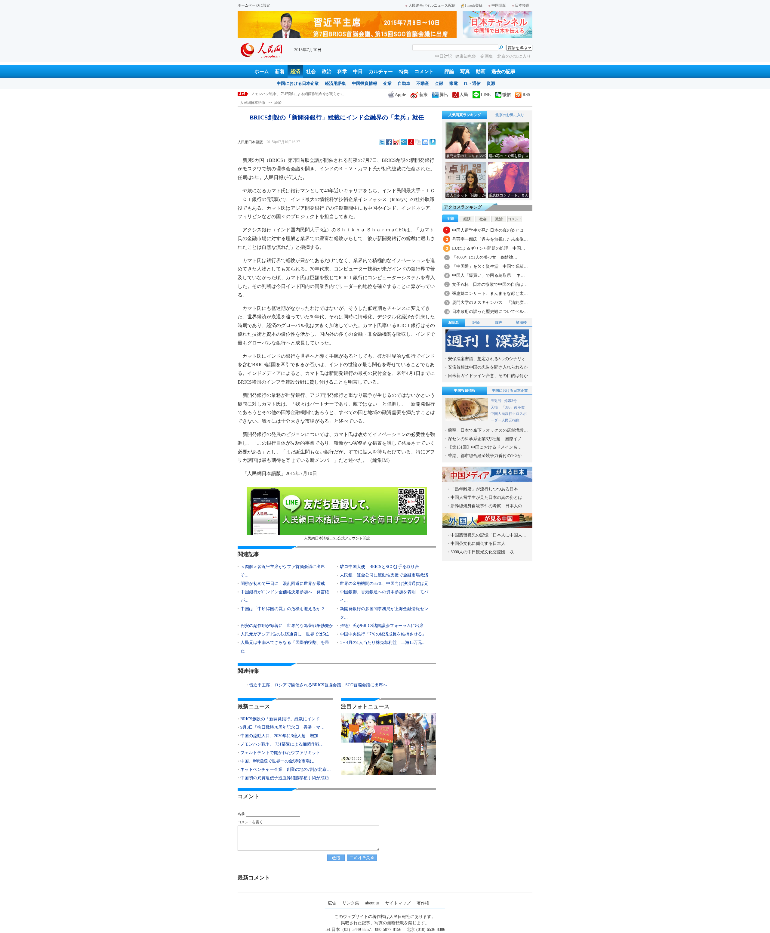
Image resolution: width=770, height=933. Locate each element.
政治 (326, 71)
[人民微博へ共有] (411, 142)
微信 (506, 94)
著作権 (423, 903)
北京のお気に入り (514, 56)
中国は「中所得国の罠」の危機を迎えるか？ (283, 609)
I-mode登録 (473, 5)
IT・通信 (472, 83)
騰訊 (443, 94)
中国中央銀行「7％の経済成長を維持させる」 (383, 634)
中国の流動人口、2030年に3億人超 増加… (281, 736)
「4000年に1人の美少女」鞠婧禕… (484, 257)
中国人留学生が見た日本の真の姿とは (488, 230)
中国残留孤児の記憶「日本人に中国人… (488, 535)
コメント (424, 71)
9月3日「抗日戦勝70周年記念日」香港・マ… (282, 727)
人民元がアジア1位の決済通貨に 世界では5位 (285, 634)
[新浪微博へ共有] (396, 142)
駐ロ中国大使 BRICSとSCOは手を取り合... (381, 566)
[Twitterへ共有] (382, 142)
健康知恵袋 (466, 56)
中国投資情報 (364, 83)
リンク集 (350, 903)
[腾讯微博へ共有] (404, 142)
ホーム (261, 71)
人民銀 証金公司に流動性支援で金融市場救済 (384, 575)
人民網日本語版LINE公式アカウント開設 (337, 538)
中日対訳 (443, 56)
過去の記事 (503, 71)
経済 (295, 71)
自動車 (404, 83)
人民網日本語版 (252, 102)
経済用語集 (335, 83)
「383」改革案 (513, 407)
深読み (453, 322)
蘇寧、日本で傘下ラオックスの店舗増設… (488, 430)
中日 (358, 71)
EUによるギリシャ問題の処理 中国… (488, 248)
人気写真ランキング (464, 115)
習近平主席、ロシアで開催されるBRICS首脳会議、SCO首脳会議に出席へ (318, 685)
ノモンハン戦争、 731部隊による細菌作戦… (282, 744)
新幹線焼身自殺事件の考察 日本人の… (488, 506)
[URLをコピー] (418, 142)
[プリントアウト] (425, 142)
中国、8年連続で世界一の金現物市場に (277, 761)
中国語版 (498, 5)
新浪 (423, 94)
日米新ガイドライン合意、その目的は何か (488, 375)
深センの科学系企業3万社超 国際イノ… (487, 439)
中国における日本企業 (298, 83)
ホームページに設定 (254, 5)
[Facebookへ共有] (389, 142)
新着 (280, 71)
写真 (465, 71)
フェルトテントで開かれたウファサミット (280, 752)
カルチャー (381, 71)
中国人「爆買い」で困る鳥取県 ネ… (488, 275)
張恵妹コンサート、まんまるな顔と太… (490, 293)
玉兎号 (496, 401)
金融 (439, 83)
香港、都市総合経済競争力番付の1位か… (487, 455)
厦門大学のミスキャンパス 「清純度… (490, 302)
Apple (400, 94)
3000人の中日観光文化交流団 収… (484, 552)
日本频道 (522, 5)
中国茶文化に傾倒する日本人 (478, 543)
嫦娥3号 (510, 401)
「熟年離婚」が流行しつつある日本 (484, 489)
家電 (453, 83)
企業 (387, 83)
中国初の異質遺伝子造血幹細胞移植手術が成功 (284, 778)
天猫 (495, 407)
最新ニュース (254, 706)
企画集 (487, 56)
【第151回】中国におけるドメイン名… (485, 447)
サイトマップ (398, 903)
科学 (342, 71)
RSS (526, 94)
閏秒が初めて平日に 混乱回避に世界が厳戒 (283, 583)
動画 (480, 71)
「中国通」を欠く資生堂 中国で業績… (490, 266)
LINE (486, 94)
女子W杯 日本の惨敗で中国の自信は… (490, 284)
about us (372, 903)
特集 (403, 71)
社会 (311, 71)
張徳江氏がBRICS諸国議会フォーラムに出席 (382, 625)
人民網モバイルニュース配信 (431, 5)
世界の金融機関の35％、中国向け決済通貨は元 (384, 583)
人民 (464, 94)
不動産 (422, 83)
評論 (449, 71)
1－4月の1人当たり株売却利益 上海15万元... (383, 642)
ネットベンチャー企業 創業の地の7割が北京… (285, 769)
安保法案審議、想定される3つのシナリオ (487, 359)
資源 (491, 83)
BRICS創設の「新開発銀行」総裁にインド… (282, 719)
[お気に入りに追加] (433, 142)
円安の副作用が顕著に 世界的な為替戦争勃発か (287, 625)
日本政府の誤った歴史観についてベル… (490, 311)
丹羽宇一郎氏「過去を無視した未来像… (490, 239)
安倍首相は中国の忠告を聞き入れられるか (488, 367)
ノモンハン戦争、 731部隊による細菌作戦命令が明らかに (297, 94)
